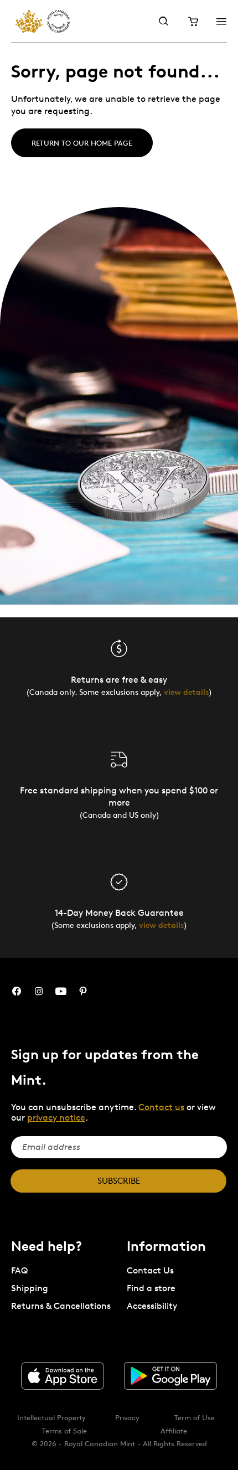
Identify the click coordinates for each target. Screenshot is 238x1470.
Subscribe (118, 1180)
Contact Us (150, 1270)
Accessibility (152, 1306)
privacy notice (56, 1117)
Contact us (161, 1107)
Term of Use (194, 1417)
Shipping (29, 1288)
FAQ (19, 1270)
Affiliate (174, 1430)
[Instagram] (38, 991)
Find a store (151, 1288)
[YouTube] (60, 991)
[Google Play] (170, 1376)
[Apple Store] (62, 1376)
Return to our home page (82, 142)
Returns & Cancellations (61, 1306)
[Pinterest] (83, 991)
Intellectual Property (51, 1417)
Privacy (127, 1417)
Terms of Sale (64, 1430)
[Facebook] (16, 991)
